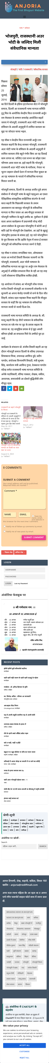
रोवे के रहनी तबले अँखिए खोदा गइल (16, 733)
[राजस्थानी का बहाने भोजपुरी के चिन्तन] (12, 418)
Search (4, 842)
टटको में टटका (11, 940)
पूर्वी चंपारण (17, 951)
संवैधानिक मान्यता (41, 69)
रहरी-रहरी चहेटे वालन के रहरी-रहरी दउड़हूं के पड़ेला (21, 678)
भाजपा (17, 962)
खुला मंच (39, 827)
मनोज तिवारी (32, 968)
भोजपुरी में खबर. (12, 968)
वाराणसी (32, 979)
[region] (24, 1042)
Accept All (24, 1045)
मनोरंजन (6, 773)
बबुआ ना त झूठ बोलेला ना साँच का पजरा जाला (19, 752)
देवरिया (22, 940)
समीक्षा (24, 830)
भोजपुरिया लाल (8, 699)
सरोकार (27, 28)
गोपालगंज (10, 929)
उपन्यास (16, 827)
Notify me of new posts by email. (20, 532)
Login (8, 583)
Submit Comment (34, 537)
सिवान (28, 984)
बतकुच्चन (10, 957)
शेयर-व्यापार (7, 801)
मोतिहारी (20, 973)
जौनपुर (24, 934)
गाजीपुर (38, 923)
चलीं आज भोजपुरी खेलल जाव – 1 (15, 780)
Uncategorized (9, 708)
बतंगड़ (34, 951)
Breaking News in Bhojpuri (20, 912)
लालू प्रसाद (22, 979)
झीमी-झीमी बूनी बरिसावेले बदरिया (15, 668)
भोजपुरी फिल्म (37, 962)
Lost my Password (21, 584)
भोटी (20, 69)
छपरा (16, 934)
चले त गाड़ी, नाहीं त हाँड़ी (12, 743)
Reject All (24, 1058)
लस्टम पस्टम (11, 979)
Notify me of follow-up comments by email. (24, 526)
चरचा (5, 764)
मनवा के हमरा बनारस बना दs (14, 771)
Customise (24, 1051)
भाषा (21, 28)
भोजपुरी (13, 69)
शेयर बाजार (10, 984)
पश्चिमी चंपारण (33, 945)
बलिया (18, 957)
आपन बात (6, 827)
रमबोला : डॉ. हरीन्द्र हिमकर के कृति (15, 687)
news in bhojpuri (15, 918)
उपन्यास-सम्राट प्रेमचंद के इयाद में (15, 724)
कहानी (5, 755)
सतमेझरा (6, 671)
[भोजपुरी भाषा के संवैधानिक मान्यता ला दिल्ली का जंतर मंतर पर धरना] (11, 438)
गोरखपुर (37, 929)
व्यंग (17, 830)
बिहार (26, 957)
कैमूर (16, 923)
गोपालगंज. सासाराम (23, 929)
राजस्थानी (28, 69)
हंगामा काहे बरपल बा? (11, 798)
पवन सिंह (22, 945)
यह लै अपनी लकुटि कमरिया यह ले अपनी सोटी (19, 715)
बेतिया (34, 957)
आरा (28, 918)
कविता (6, 690)
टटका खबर (33, 934)
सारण (20, 984)
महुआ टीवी (10, 973)
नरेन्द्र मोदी (31, 940)
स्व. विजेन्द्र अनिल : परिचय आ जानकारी (17, 696)
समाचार (6, 792)
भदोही (9, 962)
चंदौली (9, 934)
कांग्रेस (9, 923)
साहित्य (10, 690)
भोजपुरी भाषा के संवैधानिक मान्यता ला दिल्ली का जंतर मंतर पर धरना (10, 448)
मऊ (23, 968)
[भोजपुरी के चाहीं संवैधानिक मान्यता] (33, 412)
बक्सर (27, 951)
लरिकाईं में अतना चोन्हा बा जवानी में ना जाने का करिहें (22, 761)
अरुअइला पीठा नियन (11, 706)
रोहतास (29, 973)
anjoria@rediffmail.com (24, 885)
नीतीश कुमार (11, 945)
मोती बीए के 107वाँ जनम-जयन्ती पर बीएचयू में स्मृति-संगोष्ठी (24, 789)
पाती (8, 951)
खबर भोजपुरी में (26, 923)
